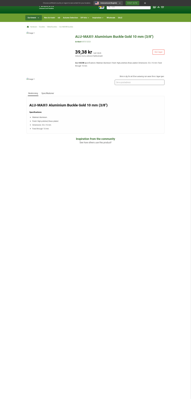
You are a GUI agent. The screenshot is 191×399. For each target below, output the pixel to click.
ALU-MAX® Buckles (66, 27)
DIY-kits (84, 18)
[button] (85, 18)
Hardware (33, 27)
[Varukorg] (162, 7)
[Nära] (145, 3)
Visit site (132, 3)
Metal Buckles (52, 27)
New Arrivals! (49, 18)
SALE (120, 18)
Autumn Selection (70, 18)
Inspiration (96, 18)
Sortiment (32, 18)
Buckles (42, 27)
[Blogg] (155, 7)
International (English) (108, 3)
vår (59, 18)
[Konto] (158, 7)
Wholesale (111, 18)
